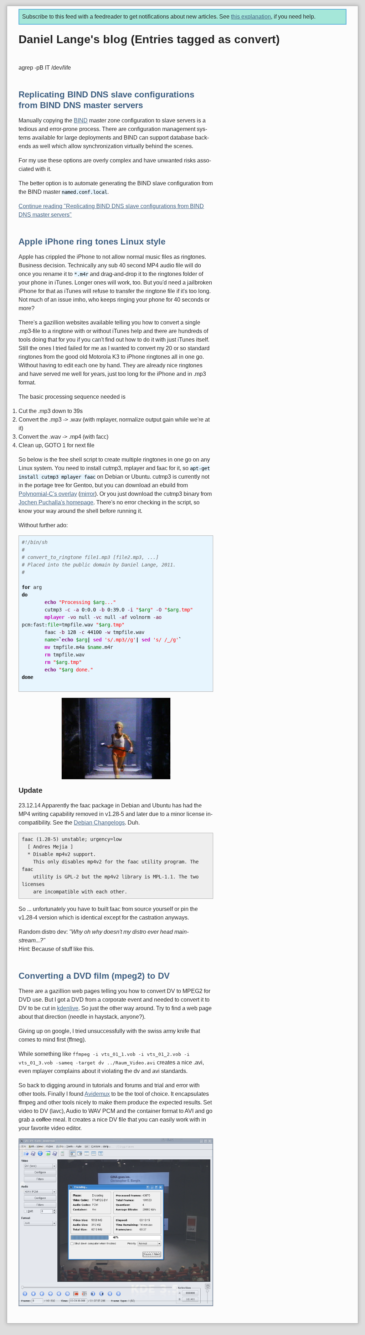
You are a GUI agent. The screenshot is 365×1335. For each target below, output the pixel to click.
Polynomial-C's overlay (48, 494)
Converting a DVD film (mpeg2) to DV (94, 976)
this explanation (251, 17)
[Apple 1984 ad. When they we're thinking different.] (116, 738)
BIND (81, 120)
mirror (87, 494)
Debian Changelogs (99, 823)
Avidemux (97, 1094)
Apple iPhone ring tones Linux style (92, 241)
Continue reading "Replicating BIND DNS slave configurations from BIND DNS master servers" (111, 210)
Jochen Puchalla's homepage (56, 502)
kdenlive (67, 1008)
